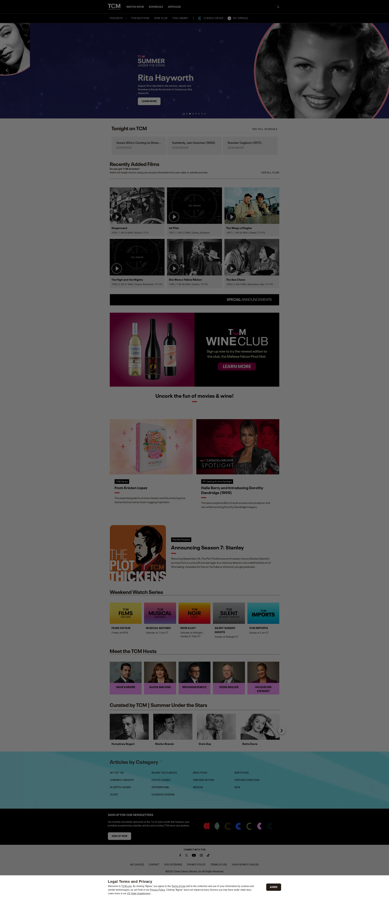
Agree (273, 887)
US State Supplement (138, 893)
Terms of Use (178, 886)
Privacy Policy (157, 890)
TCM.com (126, 886)
